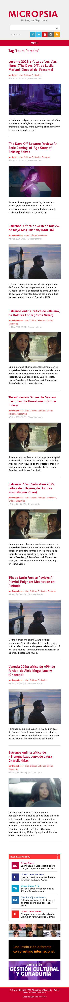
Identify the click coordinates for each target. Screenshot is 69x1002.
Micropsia (33, 14)
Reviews (46, 157)
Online (50, 320)
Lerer (14, 75)
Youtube (45, 34)
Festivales (36, 75)
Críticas (27, 75)
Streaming (13, 324)
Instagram (51, 34)
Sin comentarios (35, 78)
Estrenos (42, 320)
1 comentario (34, 504)
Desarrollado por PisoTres (35, 997)
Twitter (39, 34)
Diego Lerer (17, 235)
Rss (57, 34)
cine (21, 75)
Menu (34, 43)
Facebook (33, 34)
